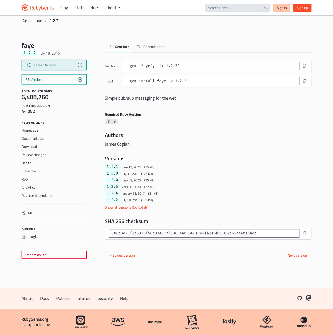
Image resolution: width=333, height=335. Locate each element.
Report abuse (36, 255)
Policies (63, 298)
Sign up (302, 7)
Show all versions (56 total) (126, 207)
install (109, 81)
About (27, 298)
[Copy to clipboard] (304, 66)
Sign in (282, 7)
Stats (79, 8)
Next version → (299, 255)
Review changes (34, 154)
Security (105, 298)
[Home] (24, 20)
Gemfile (110, 66)
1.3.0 (112, 180)
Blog (64, 8)
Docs (95, 8)
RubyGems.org (35, 319)
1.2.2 (112, 200)
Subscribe (29, 171)
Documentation (34, 138)
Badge (26, 163)
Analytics (29, 187)
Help (124, 298)
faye (38, 20)
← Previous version (120, 255)
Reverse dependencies (38, 195)
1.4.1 (112, 166)
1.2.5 (112, 186)
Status (84, 298)
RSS (25, 179)
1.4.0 (112, 173)
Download (29, 146)
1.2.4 (112, 193)
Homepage (30, 130)
